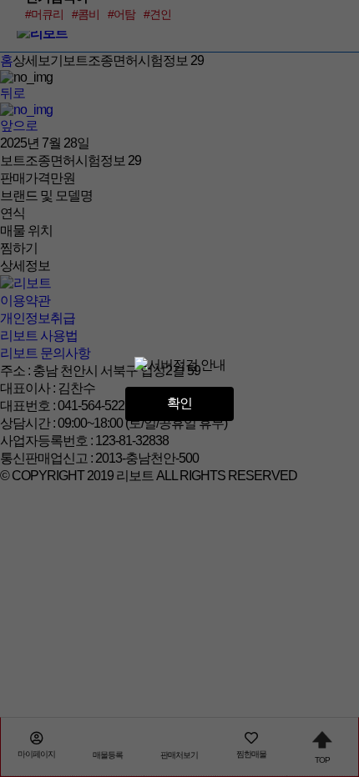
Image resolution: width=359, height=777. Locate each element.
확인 (179, 403)
